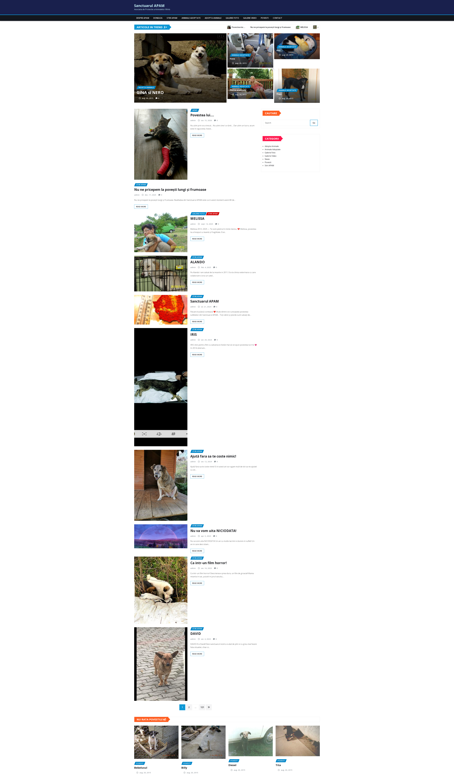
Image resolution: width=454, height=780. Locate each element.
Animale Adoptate (191, 18)
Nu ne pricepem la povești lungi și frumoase (170, 189)
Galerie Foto (232, 18)
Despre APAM (142, 18)
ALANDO (197, 262)
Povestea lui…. (202, 115)
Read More (197, 135)
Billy (184, 767)
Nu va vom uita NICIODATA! (213, 530)
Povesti (265, 18)
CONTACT (277, 18)
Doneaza (157, 18)
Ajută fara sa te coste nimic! (213, 456)
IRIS (193, 334)
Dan (141, 92)
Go (314, 123)
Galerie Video (250, 18)
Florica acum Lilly (238, 90)
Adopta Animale (213, 18)
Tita (278, 765)
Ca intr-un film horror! (208, 563)
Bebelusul (140, 767)
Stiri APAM (172, 18)
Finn (278, 50)
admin (193, 120)
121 (202, 707)
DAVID (195, 633)
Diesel (232, 765)
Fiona (232, 58)
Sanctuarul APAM (149, 5)
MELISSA (197, 218)
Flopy (279, 94)
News (267, 159)
